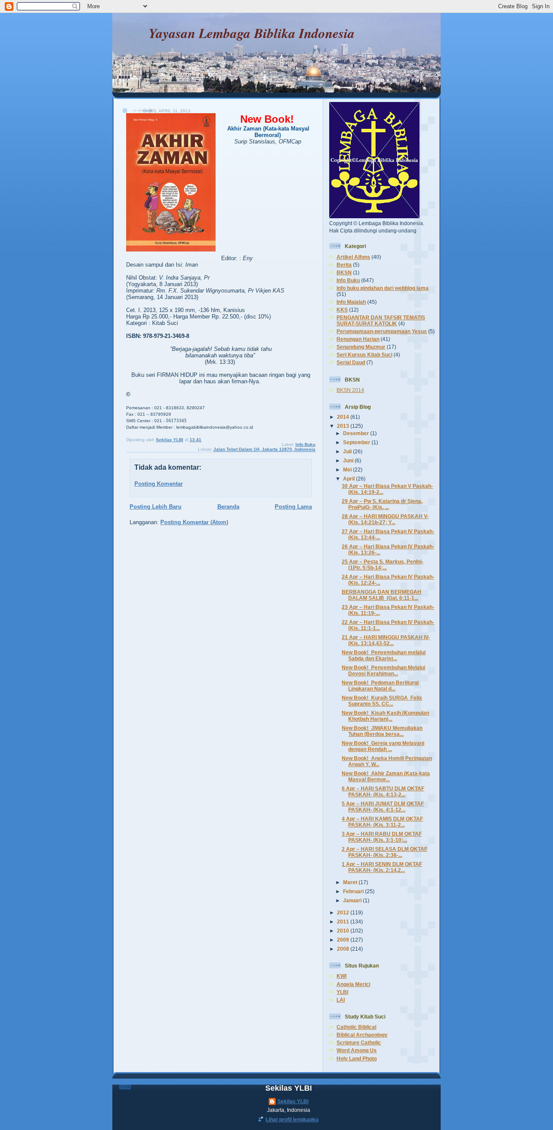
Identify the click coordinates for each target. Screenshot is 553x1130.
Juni (349, 460)
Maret (351, 882)
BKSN (344, 272)
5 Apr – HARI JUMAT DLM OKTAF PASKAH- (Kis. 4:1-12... (383, 806)
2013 (343, 426)
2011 (343, 921)
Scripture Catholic (359, 1042)
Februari (354, 891)
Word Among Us (357, 1050)
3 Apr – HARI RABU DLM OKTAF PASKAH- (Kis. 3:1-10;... (382, 837)
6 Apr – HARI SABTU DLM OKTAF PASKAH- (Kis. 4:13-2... (383, 791)
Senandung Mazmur (361, 347)
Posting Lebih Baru (155, 506)
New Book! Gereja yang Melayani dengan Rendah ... (383, 746)
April (349, 478)
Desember (356, 433)
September (357, 442)
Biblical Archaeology (362, 1035)
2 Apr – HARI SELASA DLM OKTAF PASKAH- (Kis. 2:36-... (384, 852)
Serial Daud (351, 362)
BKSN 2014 (350, 390)
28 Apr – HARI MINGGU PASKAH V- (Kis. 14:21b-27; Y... (385, 519)
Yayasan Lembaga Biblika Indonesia (252, 32)
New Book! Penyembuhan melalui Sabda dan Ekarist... (384, 655)
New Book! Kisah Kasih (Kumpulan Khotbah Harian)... (385, 716)
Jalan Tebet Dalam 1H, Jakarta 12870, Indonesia (264, 449)
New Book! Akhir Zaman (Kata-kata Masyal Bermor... (386, 776)
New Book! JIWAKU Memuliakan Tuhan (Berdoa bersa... (382, 731)
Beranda (228, 506)
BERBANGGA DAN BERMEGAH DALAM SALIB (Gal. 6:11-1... (381, 595)
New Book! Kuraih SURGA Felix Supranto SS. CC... (382, 701)
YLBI (342, 992)
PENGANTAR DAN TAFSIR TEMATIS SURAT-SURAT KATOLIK (381, 320)
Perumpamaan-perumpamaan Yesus (382, 331)
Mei (348, 469)
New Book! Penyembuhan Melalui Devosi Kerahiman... (383, 670)
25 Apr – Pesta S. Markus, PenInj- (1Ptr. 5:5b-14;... (382, 564)
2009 (343, 939)
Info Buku (305, 444)
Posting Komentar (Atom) (194, 522)
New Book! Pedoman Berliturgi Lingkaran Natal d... (380, 685)
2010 (343, 930)
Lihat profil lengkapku (292, 1119)
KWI (341, 976)
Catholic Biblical (356, 1027)
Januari (353, 900)
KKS (342, 309)
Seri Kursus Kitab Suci (364, 354)
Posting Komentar (158, 484)
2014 (343, 417)
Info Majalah (351, 302)
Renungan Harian (358, 339)
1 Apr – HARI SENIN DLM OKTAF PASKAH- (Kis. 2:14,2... (382, 867)
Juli (348, 451)
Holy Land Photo (357, 1058)
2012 (343, 912)
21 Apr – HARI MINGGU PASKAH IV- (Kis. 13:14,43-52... (386, 640)
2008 (343, 949)
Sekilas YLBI (292, 1101)
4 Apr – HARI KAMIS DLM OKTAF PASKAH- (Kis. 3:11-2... (382, 822)
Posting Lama (293, 506)
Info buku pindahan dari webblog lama (383, 288)
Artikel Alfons (353, 257)
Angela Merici (353, 984)
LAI (341, 1000)
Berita (344, 264)
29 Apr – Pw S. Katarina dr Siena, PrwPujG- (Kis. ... (382, 504)
